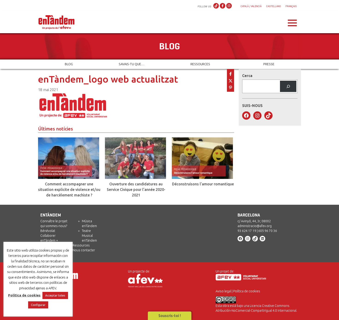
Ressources (200, 64)
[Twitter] (230, 80)
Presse (268, 64)
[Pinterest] (230, 87)
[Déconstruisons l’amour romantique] (203, 158)
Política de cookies (246, 291)
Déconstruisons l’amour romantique (203, 184)
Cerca (247, 76)
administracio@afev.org (255, 226)
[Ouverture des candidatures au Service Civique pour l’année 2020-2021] (136, 158)
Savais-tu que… (131, 64)
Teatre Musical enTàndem (89, 235)
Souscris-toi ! (169, 316)
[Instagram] (229, 6)
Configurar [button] (38, 304)
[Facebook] (222, 6)
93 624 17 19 (247, 231)
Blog (69, 64)
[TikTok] (216, 6)
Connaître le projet (53, 221)
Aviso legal (223, 291)
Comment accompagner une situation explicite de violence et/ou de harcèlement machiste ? (69, 189)
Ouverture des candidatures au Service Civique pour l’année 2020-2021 (136, 189)
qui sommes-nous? (53, 226)
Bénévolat (47, 231)
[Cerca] (288, 86)
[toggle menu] (292, 22)
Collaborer (48, 235)
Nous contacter (84, 250)
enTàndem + (49, 240)
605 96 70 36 (267, 231)
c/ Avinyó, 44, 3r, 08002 (254, 221)
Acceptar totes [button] (55, 295)
